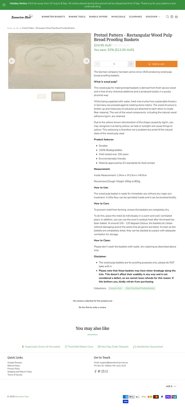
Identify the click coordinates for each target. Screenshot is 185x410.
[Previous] (12, 61)
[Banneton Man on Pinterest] (99, 372)
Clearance (135, 16)
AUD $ (169, 386)
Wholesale (118, 16)
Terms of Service (15, 374)
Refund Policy (14, 365)
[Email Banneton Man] (106, 372)
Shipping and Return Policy (20, 371)
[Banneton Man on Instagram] (102, 372)
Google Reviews (15, 362)
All (17, 28)
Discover (151, 16)
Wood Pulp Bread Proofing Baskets (140, 288)
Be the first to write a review (92, 307)
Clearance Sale (115, 288)
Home (9, 28)
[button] (92, 307)
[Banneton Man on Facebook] (95, 372)
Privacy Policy (14, 368)
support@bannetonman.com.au (114, 362)
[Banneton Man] (22, 16)
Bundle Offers (98, 16)
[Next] (86, 61)
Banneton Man (22, 396)
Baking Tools (77, 16)
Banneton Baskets (53, 16)
